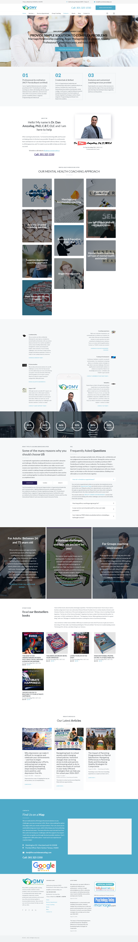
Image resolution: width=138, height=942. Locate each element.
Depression (38, 775)
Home (47, 899)
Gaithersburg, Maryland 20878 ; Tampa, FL (78, 1)
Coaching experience (103, 331)
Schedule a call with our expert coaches (99, 349)
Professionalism (33, 364)
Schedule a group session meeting (114, 582)
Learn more (28, 784)
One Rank (32, 939)
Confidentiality (33, 334)
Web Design (25, 939)
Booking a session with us (52, 150)
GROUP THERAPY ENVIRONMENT (94, 494)
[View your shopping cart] (113, 13)
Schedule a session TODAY (36, 357)
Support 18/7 (32, 388)
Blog (47, 909)
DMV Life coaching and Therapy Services (104, 895)
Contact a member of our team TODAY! (97, 376)
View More (37, 193)
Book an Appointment (51, 902)
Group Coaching (50, 904)
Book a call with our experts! (37, 381)
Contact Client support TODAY (37, 405)
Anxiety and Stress (61, 777)
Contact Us (49, 911)
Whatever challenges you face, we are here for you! (69, 544)
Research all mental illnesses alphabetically (69, 583)
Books (47, 907)
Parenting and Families (72, 777)
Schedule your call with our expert (22, 585)
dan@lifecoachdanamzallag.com (104, 1)
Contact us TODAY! (103, 405)
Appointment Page (86, 486)
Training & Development (102, 356)
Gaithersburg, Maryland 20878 (53, 885)
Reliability (106, 382)
